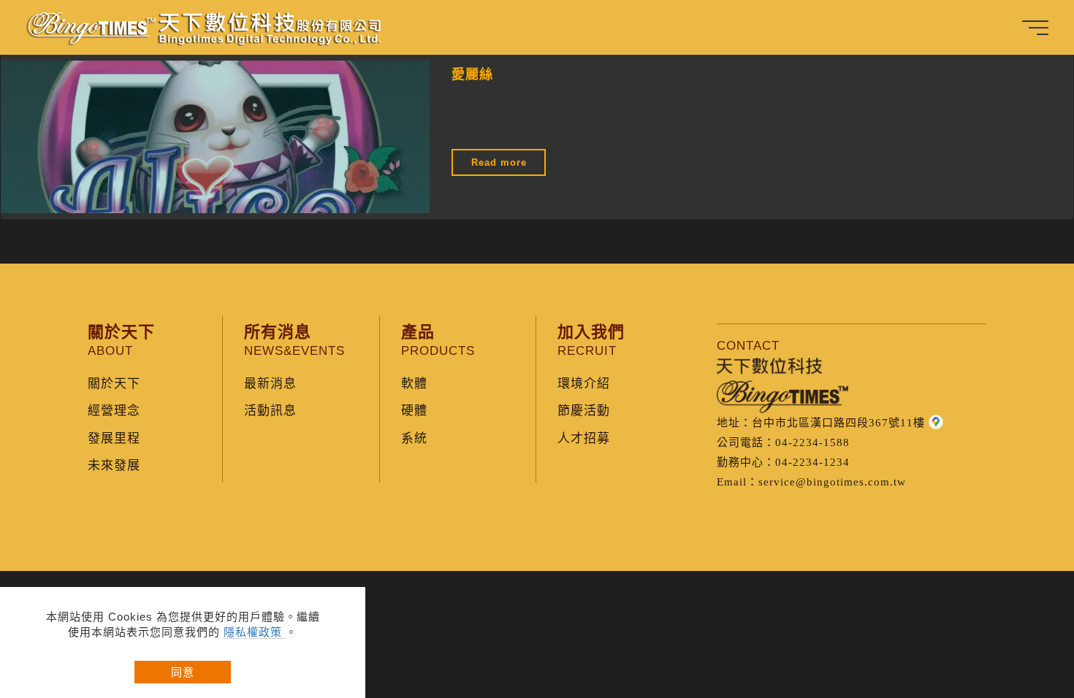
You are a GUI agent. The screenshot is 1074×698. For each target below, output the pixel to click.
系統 (414, 438)
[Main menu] (1035, 27)
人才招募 (583, 438)
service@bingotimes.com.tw (832, 482)
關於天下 (114, 384)
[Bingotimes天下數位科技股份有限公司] (205, 27)
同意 (182, 672)
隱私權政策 (255, 632)
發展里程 (114, 438)
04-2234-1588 (812, 442)
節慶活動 (583, 411)
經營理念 (114, 411)
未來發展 (114, 465)
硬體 (414, 411)
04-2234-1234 (812, 462)
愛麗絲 (472, 73)
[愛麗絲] (215, 137)
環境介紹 (583, 384)
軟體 (414, 384)
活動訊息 (270, 411)
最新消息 (270, 384)
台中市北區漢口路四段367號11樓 (838, 423)
